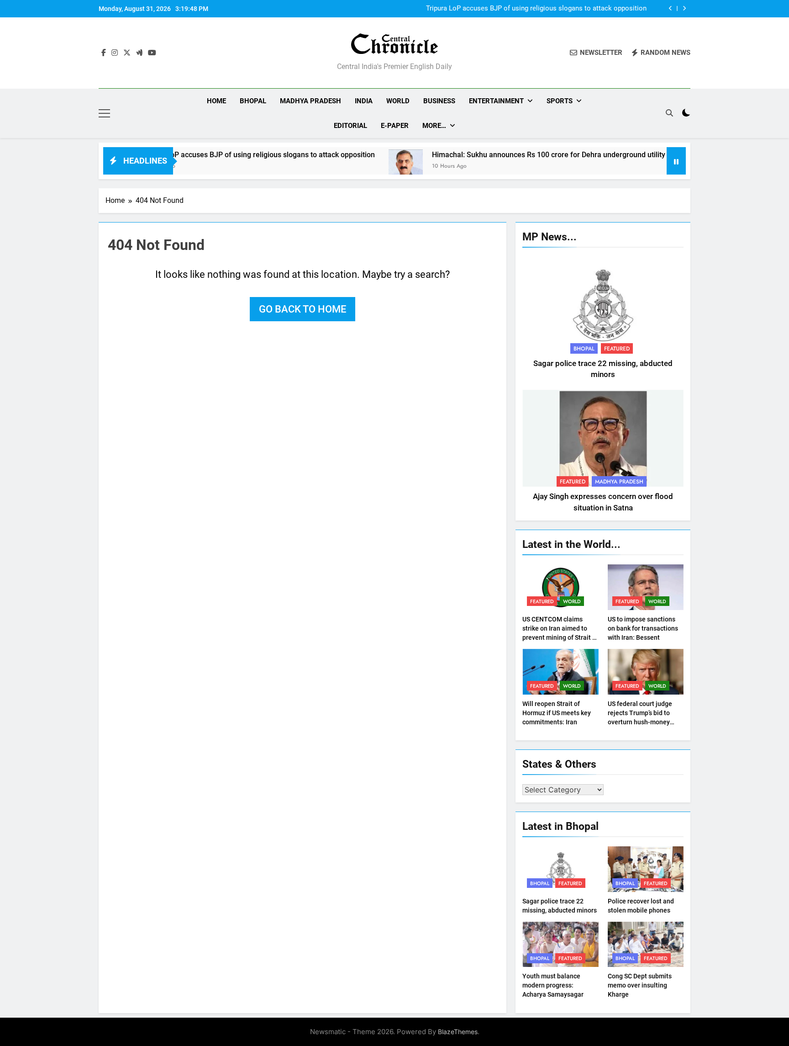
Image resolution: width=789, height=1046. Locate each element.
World (398, 101)
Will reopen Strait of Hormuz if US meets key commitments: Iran (556, 713)
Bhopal (253, 101)
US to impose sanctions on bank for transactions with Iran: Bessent (643, 628)
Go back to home (302, 309)
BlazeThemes (458, 1031)
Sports (560, 101)
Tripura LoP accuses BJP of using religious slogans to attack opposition (536, 8)
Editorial (350, 126)
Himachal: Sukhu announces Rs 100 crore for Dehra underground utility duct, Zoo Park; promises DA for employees (588, 154)
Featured (617, 349)
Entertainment (496, 101)
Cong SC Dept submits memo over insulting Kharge (640, 985)
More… (434, 126)
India (364, 101)
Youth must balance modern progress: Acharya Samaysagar (553, 985)
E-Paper (395, 126)
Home (216, 101)
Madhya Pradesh (310, 101)
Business (439, 101)
